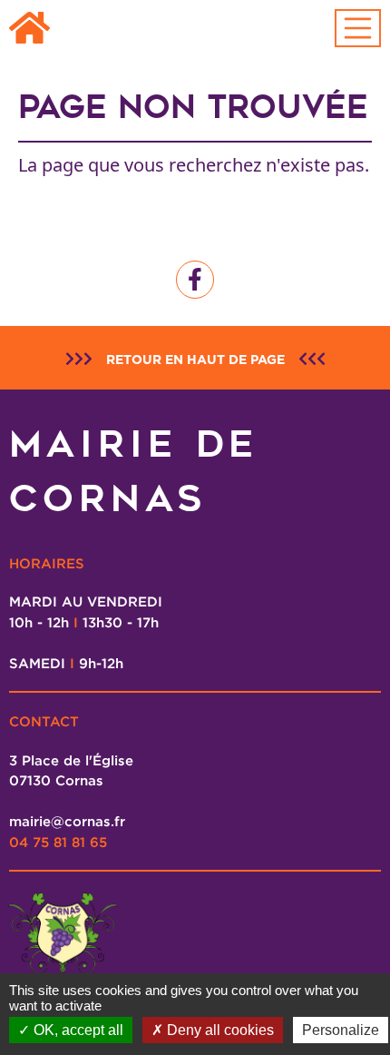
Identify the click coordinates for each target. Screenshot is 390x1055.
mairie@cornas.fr (67, 820)
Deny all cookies (218, 1030)
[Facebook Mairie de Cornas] (195, 280)
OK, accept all (76, 1030)
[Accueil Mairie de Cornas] (29, 28)
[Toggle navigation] (358, 28)
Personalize (340, 1030)
